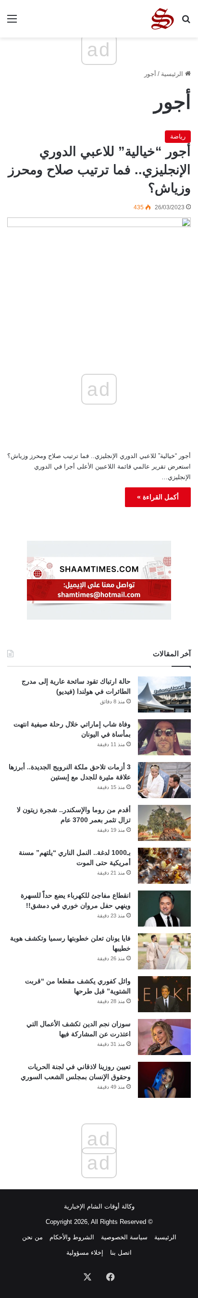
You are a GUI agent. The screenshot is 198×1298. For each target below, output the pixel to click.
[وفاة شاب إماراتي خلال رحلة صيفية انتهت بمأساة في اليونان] (164, 737)
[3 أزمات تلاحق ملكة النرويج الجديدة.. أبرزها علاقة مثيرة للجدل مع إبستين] (164, 780)
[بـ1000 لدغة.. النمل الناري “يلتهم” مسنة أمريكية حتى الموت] (164, 866)
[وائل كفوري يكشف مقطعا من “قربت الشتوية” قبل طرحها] (164, 994)
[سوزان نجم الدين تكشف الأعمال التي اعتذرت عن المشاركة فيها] (164, 1037)
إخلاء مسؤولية (84, 1252)
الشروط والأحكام (72, 1237)
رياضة (178, 136)
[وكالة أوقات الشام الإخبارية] (162, 19)
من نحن (32, 1237)
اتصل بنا (121, 1252)
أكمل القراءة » (158, 497)
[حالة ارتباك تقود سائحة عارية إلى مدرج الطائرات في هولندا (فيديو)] (164, 694)
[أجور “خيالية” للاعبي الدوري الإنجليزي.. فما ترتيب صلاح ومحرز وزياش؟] (99, 269)
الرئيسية (173, 73)
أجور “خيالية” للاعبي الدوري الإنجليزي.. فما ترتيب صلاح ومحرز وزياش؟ (99, 169)
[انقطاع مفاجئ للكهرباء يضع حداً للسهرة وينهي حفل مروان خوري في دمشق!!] (164, 909)
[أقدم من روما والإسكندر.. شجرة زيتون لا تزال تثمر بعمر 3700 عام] (164, 823)
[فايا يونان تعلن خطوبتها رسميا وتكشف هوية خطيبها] (164, 951)
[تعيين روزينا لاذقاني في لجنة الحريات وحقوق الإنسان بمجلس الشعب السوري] (164, 1080)
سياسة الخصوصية (124, 1237)
